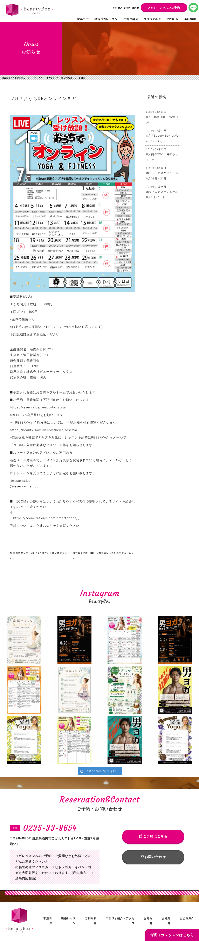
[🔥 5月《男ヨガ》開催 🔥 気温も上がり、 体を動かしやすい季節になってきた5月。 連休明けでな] (124, 740)
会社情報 (190, 19)
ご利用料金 (131, 19)
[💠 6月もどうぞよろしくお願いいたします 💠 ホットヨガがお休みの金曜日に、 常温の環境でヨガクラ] (24, 740)
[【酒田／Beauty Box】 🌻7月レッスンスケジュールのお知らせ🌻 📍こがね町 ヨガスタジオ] (24, 690)
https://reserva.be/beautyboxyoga (38, 407)
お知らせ (173, 19)
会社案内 (166, 921)
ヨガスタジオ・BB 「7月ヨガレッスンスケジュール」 (103, 552)
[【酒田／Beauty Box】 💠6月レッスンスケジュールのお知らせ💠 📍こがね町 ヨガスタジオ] (74, 740)
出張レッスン (68, 921)
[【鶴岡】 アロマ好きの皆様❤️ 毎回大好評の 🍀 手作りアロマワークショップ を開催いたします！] (124, 690)
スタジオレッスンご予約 (164, 7)
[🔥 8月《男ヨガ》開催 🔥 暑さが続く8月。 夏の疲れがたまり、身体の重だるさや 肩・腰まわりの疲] (74, 640)
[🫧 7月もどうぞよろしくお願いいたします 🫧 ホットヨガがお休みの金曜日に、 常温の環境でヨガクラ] (74, 690)
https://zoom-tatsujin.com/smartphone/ (45, 518)
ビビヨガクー (187, 921)
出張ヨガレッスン (106, 19)
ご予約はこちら (155, 836)
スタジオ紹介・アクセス (120, 921)
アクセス (118, 7)
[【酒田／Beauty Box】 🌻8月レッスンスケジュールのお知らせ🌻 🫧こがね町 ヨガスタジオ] (124, 640)
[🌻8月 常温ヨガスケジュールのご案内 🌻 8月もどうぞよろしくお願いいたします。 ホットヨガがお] (24, 640)
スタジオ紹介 (152, 19)
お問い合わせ (131, 7)
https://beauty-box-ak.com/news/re (39, 430)
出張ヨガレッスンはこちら (172, 935)
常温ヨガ (83, 19)
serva (72, 430)
